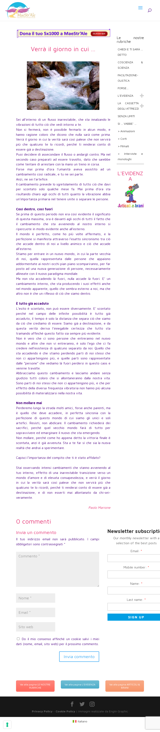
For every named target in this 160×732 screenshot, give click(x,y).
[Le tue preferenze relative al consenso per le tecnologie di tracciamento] (7, 725)
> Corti (122, 138)
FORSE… (123, 88)
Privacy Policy (42, 711)
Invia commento (79, 656)
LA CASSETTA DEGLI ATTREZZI (128, 105)
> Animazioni (126, 131)
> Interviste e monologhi (130, 156)
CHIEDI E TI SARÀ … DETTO (130, 51)
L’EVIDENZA (125, 95)
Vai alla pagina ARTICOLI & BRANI (124, 686)
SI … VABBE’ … (127, 123)
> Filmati (123, 146)
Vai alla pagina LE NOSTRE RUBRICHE (35, 686)
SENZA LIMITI (126, 116)
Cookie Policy (65, 711)
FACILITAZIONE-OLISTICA (128, 77)
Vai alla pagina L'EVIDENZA (80, 684)
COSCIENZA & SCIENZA (130, 64)
